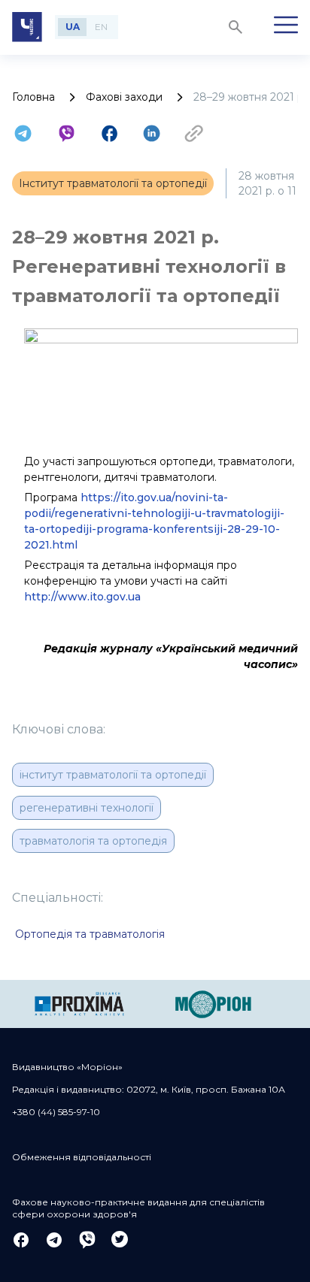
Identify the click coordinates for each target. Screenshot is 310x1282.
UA (72, 26)
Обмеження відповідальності (81, 1157)
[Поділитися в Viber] (66, 133)
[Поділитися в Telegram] (23, 133)
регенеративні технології (86, 808)
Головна (33, 97)
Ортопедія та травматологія (90, 934)
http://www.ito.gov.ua (82, 596)
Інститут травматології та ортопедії (113, 775)
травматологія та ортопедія (93, 841)
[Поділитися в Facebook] (109, 133)
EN (101, 26)
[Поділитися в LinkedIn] (152, 133)
